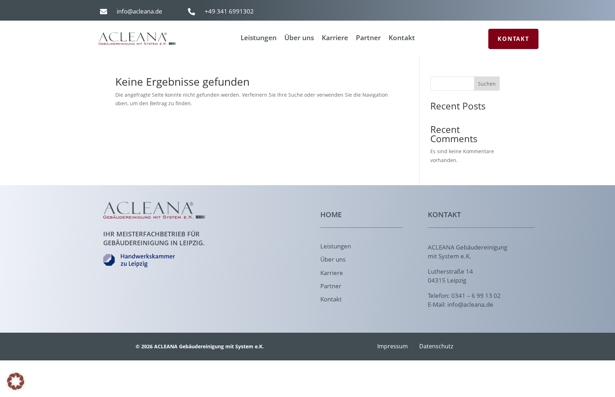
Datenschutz (436, 346)
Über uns (299, 38)
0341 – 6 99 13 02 (476, 295)
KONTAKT (513, 39)
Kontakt (402, 38)
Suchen (487, 83)
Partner (368, 38)
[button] (15, 381)
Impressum (392, 346)
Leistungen (259, 38)
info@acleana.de (139, 11)
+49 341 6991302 (229, 11)
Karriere (335, 38)
